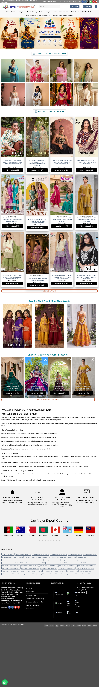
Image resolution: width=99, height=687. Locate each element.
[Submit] (58, 6)
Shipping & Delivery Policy (35, 602)
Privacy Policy (30, 609)
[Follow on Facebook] (82, 1)
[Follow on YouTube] (96, 1)
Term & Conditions (32, 605)
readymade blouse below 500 (77, 563)
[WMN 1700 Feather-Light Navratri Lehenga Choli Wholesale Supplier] (12, 377)
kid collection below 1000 (59, 557)
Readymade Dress (51, 12)
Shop (8, 12)
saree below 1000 (37, 571)
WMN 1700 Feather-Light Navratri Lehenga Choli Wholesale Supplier (13, 386)
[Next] (93, 377)
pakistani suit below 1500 (84, 560)
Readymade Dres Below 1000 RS (87, 565)
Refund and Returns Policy (35, 599)
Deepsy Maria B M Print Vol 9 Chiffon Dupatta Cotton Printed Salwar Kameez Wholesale (12, 162)
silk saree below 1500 (8, 574)
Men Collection (31, 16)
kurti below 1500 (6, 560)
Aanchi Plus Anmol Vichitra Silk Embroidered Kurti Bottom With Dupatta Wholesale (12, 220)
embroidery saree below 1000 (41, 554)
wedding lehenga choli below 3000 (68, 574)
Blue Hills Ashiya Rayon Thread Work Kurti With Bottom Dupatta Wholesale (61, 277)
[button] (74, 6)
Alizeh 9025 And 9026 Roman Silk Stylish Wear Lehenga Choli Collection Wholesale (62, 162)
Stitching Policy (31, 595)
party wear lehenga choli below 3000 (57, 563)
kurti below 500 (72, 557)
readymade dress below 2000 (85, 568)
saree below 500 (25, 571)
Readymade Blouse (24, 12)
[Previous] (2, 377)
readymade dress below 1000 (48, 568)
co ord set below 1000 (8, 554)
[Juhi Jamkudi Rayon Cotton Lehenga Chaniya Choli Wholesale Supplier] (83, 377)
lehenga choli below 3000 (68, 560)
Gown (77, 12)
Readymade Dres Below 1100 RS (10, 568)
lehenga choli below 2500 (52, 560)
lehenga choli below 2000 (36, 560)
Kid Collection (43, 16)
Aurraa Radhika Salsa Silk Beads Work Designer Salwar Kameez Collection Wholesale (87, 277)
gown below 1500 (18, 557)
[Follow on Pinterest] (93, 1)
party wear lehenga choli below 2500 (34, 563)
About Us (29, 588)
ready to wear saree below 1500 (10, 571)
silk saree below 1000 (86, 571)
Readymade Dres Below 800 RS (48, 565)
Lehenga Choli (37, 12)
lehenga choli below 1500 (20, 560)
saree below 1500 (48, 571)
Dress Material (63, 12)
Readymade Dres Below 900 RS (67, 565)
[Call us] (91, 1)
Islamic (70, 16)
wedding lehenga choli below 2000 (25, 574)
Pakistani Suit (86, 12)
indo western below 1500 (43, 557)
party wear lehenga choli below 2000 (12, 563)
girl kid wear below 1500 (89, 554)
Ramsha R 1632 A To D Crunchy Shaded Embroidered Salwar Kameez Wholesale (37, 277)
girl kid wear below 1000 (75, 554)
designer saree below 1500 (23, 554)
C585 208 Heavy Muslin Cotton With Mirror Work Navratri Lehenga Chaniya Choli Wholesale (36, 386)
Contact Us (30, 592)
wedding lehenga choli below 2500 (47, 574)
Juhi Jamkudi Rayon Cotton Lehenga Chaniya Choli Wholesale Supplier (83, 386)
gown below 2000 (30, 557)
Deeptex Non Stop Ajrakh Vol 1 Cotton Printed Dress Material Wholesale (86, 162)
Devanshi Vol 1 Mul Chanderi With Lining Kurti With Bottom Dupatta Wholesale (37, 220)
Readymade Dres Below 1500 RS (30, 568)
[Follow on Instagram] (85, 1)
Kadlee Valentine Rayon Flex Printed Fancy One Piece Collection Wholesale (86, 220)
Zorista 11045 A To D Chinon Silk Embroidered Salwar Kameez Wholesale (61, 220)
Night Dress (63, 16)
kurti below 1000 (82, 557)
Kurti (72, 12)
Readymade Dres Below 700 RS (29, 565)
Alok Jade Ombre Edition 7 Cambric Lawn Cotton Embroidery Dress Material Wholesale (37, 163)
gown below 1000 (7, 557)
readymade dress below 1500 (67, 568)
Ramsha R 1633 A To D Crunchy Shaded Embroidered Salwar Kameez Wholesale (12, 277)
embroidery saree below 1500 (59, 554)
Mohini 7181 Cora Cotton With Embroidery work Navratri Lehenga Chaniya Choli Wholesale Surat (60, 386)
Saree (13, 12)
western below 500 (85, 574)
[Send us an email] (88, 1)
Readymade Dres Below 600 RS (10, 565)
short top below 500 (72, 571)
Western (54, 16)
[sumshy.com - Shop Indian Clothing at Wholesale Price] (18, 6)
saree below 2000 (60, 571)
